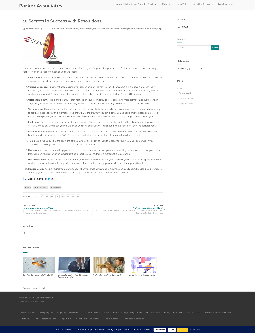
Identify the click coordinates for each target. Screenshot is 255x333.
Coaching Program (202, 4)
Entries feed (185, 93)
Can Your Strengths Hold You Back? (38, 275)
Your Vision (183, 4)
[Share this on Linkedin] (58, 196)
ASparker (166, 4)
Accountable (73, 29)
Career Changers (85, 29)
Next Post (148, 207)
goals (95, 29)
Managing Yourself (127, 29)
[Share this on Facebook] (42, 196)
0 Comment (59, 29)
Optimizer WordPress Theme (31, 301)
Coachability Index (92, 313)
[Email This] (73, 196)
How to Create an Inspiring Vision (142, 275)
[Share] (40, 179)
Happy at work (104, 29)
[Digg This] (68, 196)
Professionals (141, 29)
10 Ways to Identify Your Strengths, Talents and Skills (73, 276)
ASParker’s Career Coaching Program (37, 313)
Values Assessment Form (45, 319)
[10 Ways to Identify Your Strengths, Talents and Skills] (74, 272)
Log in (182, 88)
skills (149, 29)
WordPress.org (186, 103)
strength (155, 29)
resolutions (57, 188)
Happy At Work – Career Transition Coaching (136, 4)
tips (160, 29)
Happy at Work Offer (173, 313)
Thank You (25, 319)
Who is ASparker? (111, 319)
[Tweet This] (47, 196)
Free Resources (225, 4)
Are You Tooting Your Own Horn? (107, 275)
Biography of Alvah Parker (68, 313)
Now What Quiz (193, 313)
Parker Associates (40, 5)
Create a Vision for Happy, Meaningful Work (123, 313)
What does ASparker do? (134, 319)
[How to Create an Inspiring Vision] (144, 272)
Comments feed (187, 98)
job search (115, 29)
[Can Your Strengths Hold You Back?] (39, 272)
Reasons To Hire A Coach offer (218, 313)
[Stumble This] (63, 196)
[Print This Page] (78, 196)
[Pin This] (52, 196)
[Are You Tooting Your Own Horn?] (109, 272)
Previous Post (38, 207)
